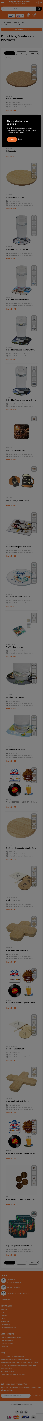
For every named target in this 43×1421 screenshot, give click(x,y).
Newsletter (5, 1322)
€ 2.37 (11, 1158)
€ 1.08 (11, 859)
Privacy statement (7, 1343)
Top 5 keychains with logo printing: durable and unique (19, 1362)
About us (4, 1310)
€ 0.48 (11, 459)
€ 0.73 (11, 656)
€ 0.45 (11, 258)
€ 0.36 (11, 156)
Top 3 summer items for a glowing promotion (16, 1359)
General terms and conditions (11, 1338)
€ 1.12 (11, 909)
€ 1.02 (11, 807)
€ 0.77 (11, 708)
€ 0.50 (11, 556)
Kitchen (22, 22)
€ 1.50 (11, 1008)
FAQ (2, 1313)
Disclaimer (4, 1347)
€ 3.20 (11, 1255)
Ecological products (8, 1371)
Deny (20, 139)
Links (3, 1319)
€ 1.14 (11, 962)
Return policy (5, 1325)
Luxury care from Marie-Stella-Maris (13, 1375)
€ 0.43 (11, 208)
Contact (4, 1316)
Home (3, 22)
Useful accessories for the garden (12, 1356)
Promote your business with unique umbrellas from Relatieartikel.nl (18, 1367)
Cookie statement (7, 1341)
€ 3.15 (11, 1204)
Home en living (12, 22)
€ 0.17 (11, 110)
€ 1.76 (11, 1112)
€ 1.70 (11, 1060)
